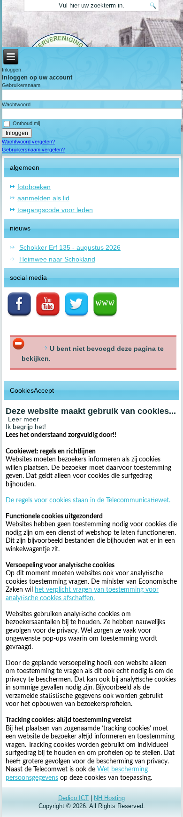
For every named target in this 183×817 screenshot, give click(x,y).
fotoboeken (34, 186)
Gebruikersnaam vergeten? (33, 149)
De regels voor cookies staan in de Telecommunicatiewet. (88, 500)
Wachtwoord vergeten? (28, 141)
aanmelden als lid (43, 198)
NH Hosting (109, 797)
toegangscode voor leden (55, 210)
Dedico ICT (73, 797)
